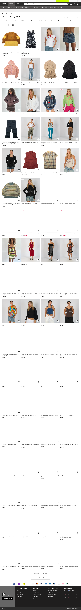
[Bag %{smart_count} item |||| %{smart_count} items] (77, 4)
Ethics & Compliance (21, 603)
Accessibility (77, 608)
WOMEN (11, 3)
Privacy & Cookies (68, 608)
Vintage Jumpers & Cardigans (68, 17)
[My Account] (71, 4)
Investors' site (35, 596)
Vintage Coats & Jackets (55, 17)
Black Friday (50, 596)
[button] (65, 594)
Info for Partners (51, 598)
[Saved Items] (74, 4)
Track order (19, 592)
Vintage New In (44, 17)
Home (3, 13)
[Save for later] (19, 49)
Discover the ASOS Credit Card (54, 600)
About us (34, 590)
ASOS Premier (19, 596)
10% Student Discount (21, 598)
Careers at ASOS (36, 592)
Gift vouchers (50, 592)
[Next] (78, 17)
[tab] (4, 7)
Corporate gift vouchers (52, 594)
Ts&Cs (73, 608)
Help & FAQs (72, 1)
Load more (40, 578)
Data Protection (20, 602)
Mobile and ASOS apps (52, 590)
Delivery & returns (20, 594)
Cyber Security (35, 598)
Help (18, 590)
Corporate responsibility (37, 594)
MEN (18, 3)
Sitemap (18, 600)
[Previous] (39, 17)
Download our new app (62, 1)
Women (7, 13)
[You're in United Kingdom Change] (77, 1)
